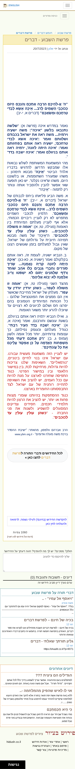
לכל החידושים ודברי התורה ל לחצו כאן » (37, 455)
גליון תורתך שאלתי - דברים (52, 641)
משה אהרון (67, 603)
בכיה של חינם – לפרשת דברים (48, 620)
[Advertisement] (35, 77)
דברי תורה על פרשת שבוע (52, 593)
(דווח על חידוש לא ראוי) (20, 536)
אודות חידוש (39, 741)
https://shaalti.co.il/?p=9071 (58, 649)
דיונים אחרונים (61, 669)
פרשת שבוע (64, 32)
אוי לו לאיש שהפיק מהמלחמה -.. (46, 691)
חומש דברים (44, 32)
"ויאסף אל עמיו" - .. (57, 599)
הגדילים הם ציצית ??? (54, 675)
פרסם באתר (59, 745)
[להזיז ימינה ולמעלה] (5, 764)
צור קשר (41, 749)
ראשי (65, 741)
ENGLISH (14, 5)
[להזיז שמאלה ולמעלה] (3, 764)
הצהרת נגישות (41, 745)
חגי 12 (69, 624)
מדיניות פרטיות (57, 749)
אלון (50, 48)
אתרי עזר (54, 741)
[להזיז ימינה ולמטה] (5, 766)
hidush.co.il (14, 741)
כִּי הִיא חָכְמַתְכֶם (59, 710)
